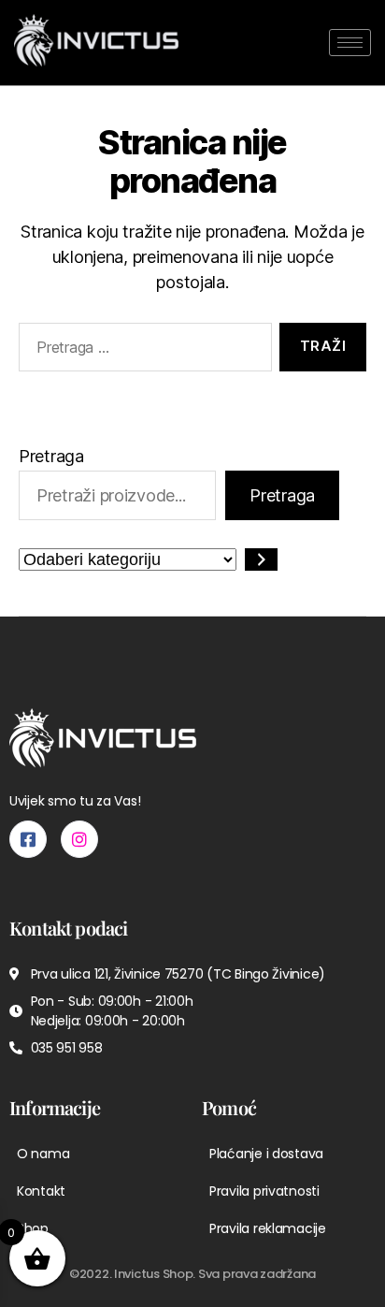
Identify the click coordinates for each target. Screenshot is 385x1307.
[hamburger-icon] (350, 42)
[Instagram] (79, 839)
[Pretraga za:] (141, 351)
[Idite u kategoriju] (261, 559)
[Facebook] (28, 839)
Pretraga (51, 456)
